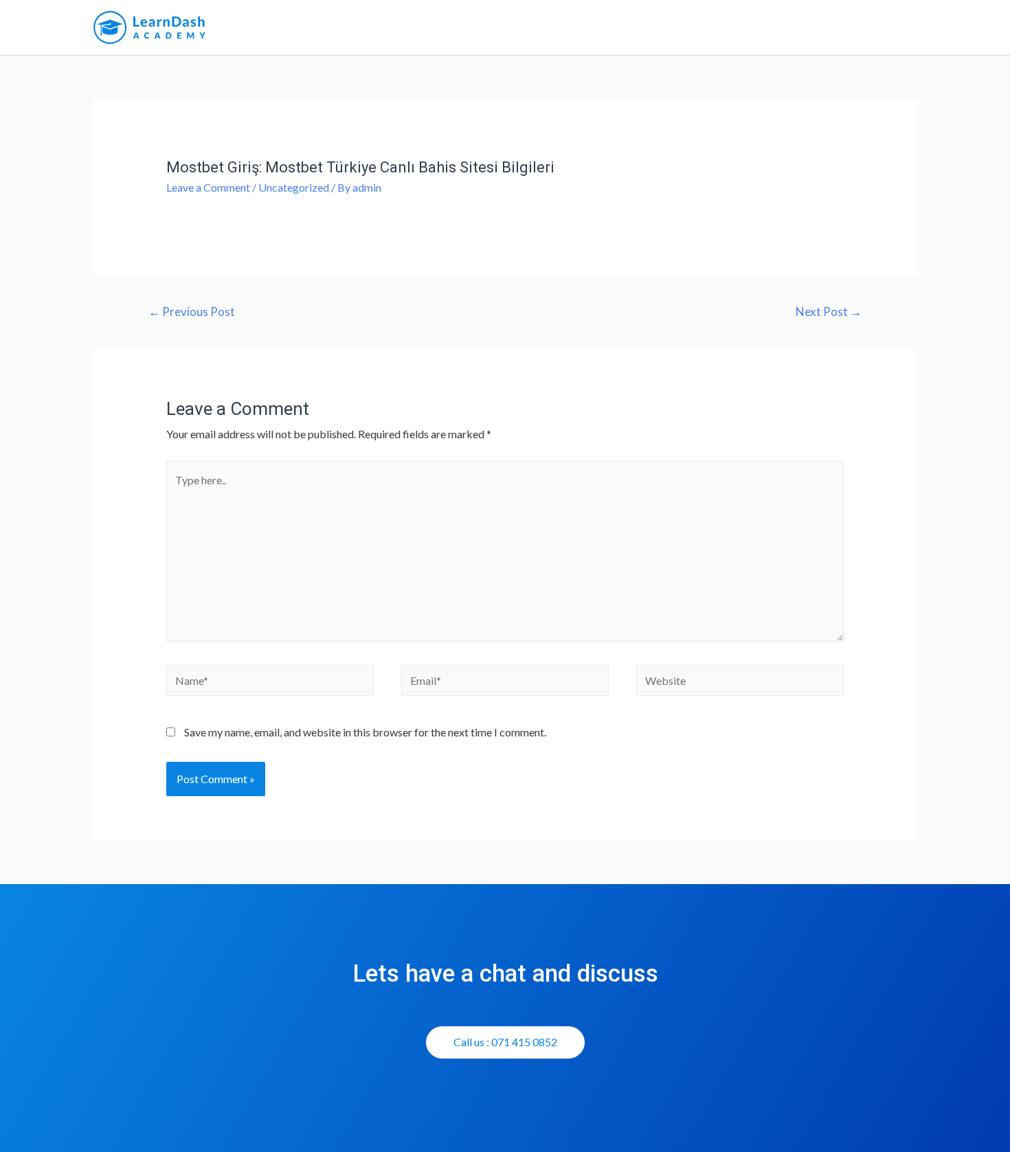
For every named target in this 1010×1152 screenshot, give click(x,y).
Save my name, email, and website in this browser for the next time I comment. (365, 731)
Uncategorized (293, 187)
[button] (505, 1042)
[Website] (740, 682)
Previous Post (191, 311)
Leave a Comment (208, 187)
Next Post (829, 311)
